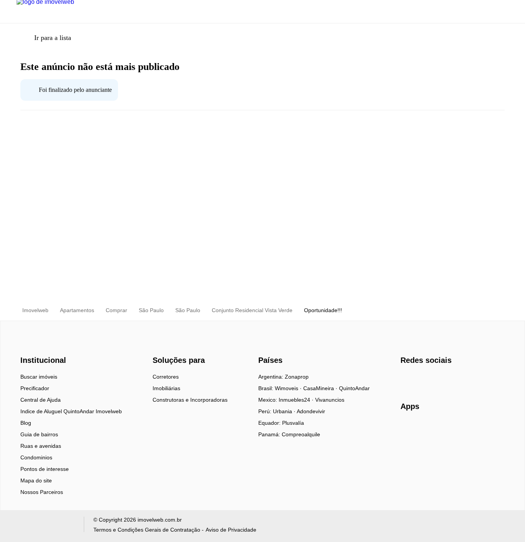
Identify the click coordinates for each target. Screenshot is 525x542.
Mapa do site (36, 480)
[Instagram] (419, 379)
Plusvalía (293, 423)
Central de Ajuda (40, 400)
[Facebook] (406, 379)
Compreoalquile (301, 434)
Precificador (34, 388)
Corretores (166, 377)
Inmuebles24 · (297, 400)
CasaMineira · (321, 388)
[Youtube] (432, 379)
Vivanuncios (329, 400)
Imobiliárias (166, 388)
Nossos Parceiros (41, 492)
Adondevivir (311, 411)
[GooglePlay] (477, 429)
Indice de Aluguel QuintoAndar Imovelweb (71, 411)
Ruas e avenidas (40, 446)
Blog (25, 423)
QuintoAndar (354, 388)
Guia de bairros (39, 434)
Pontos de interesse (44, 469)
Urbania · (285, 411)
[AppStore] (425, 428)
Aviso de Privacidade (231, 530)
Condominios (36, 457)
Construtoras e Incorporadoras (190, 400)
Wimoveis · (289, 388)
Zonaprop (297, 377)
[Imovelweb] (47, 347)
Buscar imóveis (38, 377)
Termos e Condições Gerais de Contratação (146, 530)
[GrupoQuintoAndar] (46, 526)
